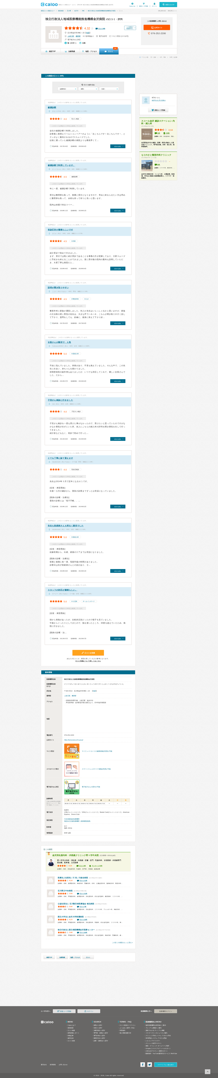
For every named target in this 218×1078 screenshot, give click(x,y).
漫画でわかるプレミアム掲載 (155, 1030)
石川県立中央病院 (65, 891)
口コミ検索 (71, 1030)
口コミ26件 (83, 932)
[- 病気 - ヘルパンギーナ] (88, 89)
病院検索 (61, 10)
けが (87, 299)
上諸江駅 (70, 36)
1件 (158, 133)
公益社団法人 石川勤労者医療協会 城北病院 (76, 904)
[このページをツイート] (149, 1064)
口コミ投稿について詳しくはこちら (88, 661)
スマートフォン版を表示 (166, 1064)
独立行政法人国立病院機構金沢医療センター (76, 930)
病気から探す (98, 1025)
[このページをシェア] (142, 1064)
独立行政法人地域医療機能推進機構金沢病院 (102, 10)
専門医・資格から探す (101, 1033)
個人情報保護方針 (125, 1033)
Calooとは (132, 6)
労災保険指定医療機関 (71, 819)
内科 (74, 241)
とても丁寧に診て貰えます (60, 458)
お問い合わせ (63, 1064)
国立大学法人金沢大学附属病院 (71, 917)
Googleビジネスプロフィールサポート (158, 1048)
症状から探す (98, 1028)
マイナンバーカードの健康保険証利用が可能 (97, 751)
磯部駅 (78, 36)
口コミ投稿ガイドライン (128, 1025)
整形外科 (76, 299)
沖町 (83, 10)
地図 (87, 33)
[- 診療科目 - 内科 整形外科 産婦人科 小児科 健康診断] (67, 89)
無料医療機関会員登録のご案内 (156, 1025)
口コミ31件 (83, 893)
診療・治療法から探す (101, 1040)
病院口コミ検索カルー (48, 10)
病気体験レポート (73, 1033)
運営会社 (44, 1064)
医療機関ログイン (165, 1011)
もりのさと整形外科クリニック (156, 155)
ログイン (154, 6)
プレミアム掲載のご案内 (154, 1028)
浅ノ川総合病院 (73, 878)
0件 (158, 165)
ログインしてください (159, 100)
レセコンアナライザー (153, 1040)
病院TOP (49, 957)
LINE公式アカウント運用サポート (157, 1051)
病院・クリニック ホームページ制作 (157, 1046)
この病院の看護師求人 (129, 27)
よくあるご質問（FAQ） (128, 1028)
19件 (168, 133)
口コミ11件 (83, 880)
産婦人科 (76, 354)
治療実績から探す (99, 1030)
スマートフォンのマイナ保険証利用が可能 (96, 769)
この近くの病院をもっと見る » (122, 942)
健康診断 (52, 107)
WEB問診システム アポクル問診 (156, 1038)
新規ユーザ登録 (143, 6)
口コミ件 (101, 29)
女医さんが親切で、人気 (59, 342)
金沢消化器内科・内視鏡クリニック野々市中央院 (75, 855)
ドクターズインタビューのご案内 (156, 1033)
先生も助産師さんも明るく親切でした (66, 526)
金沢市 (76, 10)
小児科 (75, 601)
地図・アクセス (75, 957)
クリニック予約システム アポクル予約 (158, 1035)
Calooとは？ (72, 1025)
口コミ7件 (83, 906)
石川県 (69, 10)
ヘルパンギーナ (89, 601)
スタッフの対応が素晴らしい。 (62, 590)
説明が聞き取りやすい (58, 287)
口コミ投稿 (71, 1040)
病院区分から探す (99, 1038)
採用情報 (53, 1064)
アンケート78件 (97, 866)
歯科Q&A (71, 1038)
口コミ (88, 957)
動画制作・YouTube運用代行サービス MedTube (161, 1053)
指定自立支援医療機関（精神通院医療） (77, 821)
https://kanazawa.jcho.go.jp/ (73, 740)
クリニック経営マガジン (154, 1043)
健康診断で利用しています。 (61, 165)
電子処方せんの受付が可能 (91, 787)
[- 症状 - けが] (109, 89)
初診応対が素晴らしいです (60, 230)
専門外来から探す (99, 1035)
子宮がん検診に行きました (60, 400)
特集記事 (70, 1035)
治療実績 (62, 957)
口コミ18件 (83, 919)
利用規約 (122, 1030)
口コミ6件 (82, 866)
